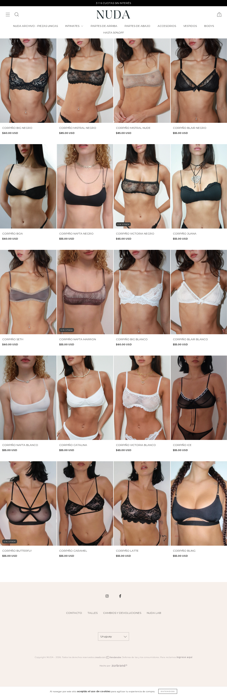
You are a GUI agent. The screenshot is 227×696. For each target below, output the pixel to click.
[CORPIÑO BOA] (28, 186)
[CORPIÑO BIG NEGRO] (28, 80)
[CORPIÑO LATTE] (142, 503)
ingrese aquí (184, 657)
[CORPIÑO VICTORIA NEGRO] (142, 186)
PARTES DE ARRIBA (104, 26)
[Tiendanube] (108, 658)
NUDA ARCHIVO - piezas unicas (35, 26)
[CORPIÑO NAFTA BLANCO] (28, 398)
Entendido (168, 691)
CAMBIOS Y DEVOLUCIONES (122, 612)
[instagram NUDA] (107, 596)
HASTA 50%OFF (113, 32)
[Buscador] (16, 15)
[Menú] (8, 15)
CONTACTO (74, 612)
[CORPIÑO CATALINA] (85, 398)
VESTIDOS (190, 26)
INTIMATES (72, 26)
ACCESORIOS (167, 26)
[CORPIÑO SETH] (28, 292)
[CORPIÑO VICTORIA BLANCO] (142, 398)
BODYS (209, 26)
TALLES (93, 612)
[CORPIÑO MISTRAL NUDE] (142, 80)
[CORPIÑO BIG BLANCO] (142, 292)
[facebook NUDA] (120, 596)
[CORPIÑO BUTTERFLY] (28, 503)
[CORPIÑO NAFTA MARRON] (85, 292)
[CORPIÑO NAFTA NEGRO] (85, 186)
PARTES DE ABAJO (137, 26)
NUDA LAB (154, 612)
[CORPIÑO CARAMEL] (85, 503)
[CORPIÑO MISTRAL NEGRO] (85, 80)
